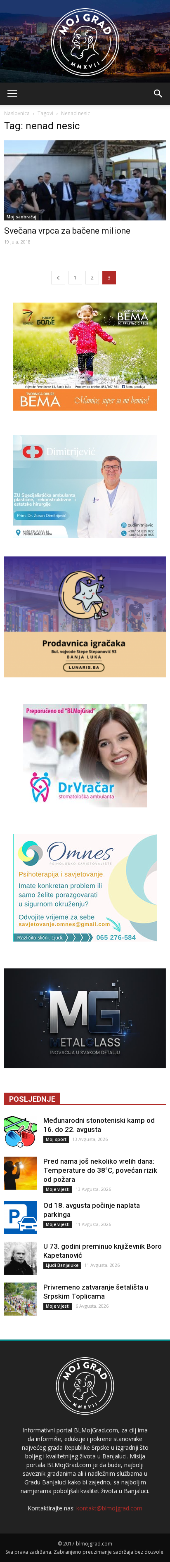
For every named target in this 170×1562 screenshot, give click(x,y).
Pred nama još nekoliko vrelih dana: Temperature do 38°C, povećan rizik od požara (100, 1170)
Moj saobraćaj (21, 217)
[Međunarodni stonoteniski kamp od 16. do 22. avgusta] (20, 1132)
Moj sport (56, 1139)
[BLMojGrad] (85, 38)
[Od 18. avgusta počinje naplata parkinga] (20, 1217)
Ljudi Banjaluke (62, 1265)
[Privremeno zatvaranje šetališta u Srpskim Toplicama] (20, 1299)
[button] (158, 94)
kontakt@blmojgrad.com (109, 1508)
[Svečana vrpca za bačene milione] (85, 180)
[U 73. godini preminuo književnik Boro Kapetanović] (20, 1258)
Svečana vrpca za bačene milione (67, 231)
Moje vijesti (58, 1189)
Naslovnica (17, 113)
